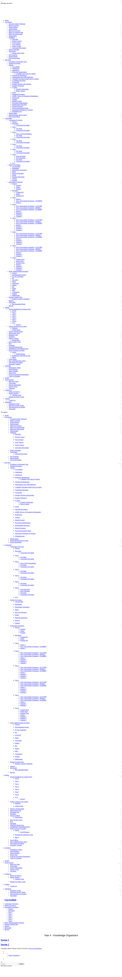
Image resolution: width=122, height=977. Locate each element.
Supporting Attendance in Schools (22, 110)
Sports (14, 352)
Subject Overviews (14, 165)
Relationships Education (19, 104)
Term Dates (12, 51)
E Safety (14, 87)
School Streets (13, 56)
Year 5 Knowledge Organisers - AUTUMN (29, 247)
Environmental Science (19, 275)
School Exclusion (17, 106)
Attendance (15, 70)
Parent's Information (15, 385)
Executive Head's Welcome (17, 24)
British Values (13, 113)
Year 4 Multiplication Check (17, 361)
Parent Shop (16, 340)
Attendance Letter (14, 404)
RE (13, 287)
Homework (15, 98)
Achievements (13, 29)
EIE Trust (8, 60)
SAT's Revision (20, 158)
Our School (8, 22)
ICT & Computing (17, 276)
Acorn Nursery (9, 380)
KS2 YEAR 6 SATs (15, 342)
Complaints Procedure (19, 80)
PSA (10, 343)
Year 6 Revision (21, 156)
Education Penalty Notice (16, 405)
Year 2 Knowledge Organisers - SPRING (28, 208)
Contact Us (8, 390)
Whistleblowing (17, 111)
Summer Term (20, 263)
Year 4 (14, 144)
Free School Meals (14, 58)
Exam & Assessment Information (19, 374)
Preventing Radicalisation (20, 103)
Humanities (15, 168)
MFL (13, 290)
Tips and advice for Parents (17, 407)
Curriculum (15, 82)
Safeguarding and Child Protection (22, 77)
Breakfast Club (13, 335)
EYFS (14, 92)
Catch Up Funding (14, 376)
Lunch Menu (13, 359)
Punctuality (12, 409)
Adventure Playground (19, 48)
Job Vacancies (13, 55)
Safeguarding (13, 36)
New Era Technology (35, 948)
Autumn (18, 185)
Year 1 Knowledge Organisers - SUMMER (29, 201)
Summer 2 (19, 214)
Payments (12, 345)
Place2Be (15, 39)
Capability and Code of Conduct (26, 73)
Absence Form (16, 395)
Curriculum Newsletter (23, 125)
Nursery (14, 122)
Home (7, 20)
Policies (11, 65)
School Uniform (13, 338)
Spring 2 (18, 202)
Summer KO (20, 196)
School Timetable (14, 49)
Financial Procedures (18, 94)
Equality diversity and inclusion (21, 84)
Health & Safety (17, 101)
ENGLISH (12, 302)
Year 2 (14, 132)
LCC (13, 163)
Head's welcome (14, 25)
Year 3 (14, 139)
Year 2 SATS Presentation (24, 134)
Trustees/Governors (14, 63)
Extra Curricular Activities (16, 350)
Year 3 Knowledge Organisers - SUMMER (29, 223)
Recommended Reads (18, 304)
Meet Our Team (13, 381)
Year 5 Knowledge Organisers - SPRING (28, 249)
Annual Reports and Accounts (18, 115)
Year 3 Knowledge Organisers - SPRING (28, 221)
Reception (15, 123)
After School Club (14, 333)
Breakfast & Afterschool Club (21, 355)
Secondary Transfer (14, 364)
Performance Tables (15, 367)
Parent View (12, 373)
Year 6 (14, 154)
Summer (18, 189)
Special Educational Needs (20, 108)
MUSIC (11, 306)
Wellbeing (12, 37)
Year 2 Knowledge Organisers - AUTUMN (29, 206)
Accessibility (16, 67)
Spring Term (20, 261)
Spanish (14, 180)
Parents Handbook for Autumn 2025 (20, 309)
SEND (7, 378)
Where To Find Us (14, 392)
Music (14, 171)
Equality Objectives (18, 86)
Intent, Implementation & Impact (18, 271)
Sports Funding (13, 371)
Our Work (19, 129)
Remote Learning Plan (15, 297)
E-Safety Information (22, 89)
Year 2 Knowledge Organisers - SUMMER (29, 209)
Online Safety (16, 330)
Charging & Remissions (19, 75)
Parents (7, 307)
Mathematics (16, 295)
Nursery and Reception (16, 331)
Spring (18, 187)
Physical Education (18, 173)
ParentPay (12, 337)
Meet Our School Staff (15, 34)
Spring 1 (18, 199)
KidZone (15, 328)
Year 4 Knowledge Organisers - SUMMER (29, 237)
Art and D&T (16, 166)
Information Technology (19, 170)
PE (13, 278)
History (14, 285)
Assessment (15, 292)
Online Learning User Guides (18, 326)
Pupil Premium (20, 354)
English (14, 294)
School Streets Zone (18, 53)
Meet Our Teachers (14, 31)
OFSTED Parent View (15, 347)
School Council (17, 41)
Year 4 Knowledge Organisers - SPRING (28, 235)
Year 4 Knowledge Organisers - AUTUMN (29, 233)
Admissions (15, 68)
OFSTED (8, 366)
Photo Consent (20, 91)
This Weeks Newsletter (16, 362)
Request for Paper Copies (16, 397)
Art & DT (15, 280)
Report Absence (13, 393)
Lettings (14, 99)
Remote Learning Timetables (21, 299)
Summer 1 (19, 213)
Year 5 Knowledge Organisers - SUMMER (29, 251)
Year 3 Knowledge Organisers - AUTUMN (29, 220)
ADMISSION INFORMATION (18, 349)
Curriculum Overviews (16, 120)
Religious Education (18, 177)
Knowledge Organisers (16, 182)
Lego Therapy (16, 44)
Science (14, 178)
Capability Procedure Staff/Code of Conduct (25, 79)
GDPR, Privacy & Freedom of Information (25, 96)
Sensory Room (16, 46)
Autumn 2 (19, 216)
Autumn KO (20, 192)
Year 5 (14, 149)
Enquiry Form (13, 386)
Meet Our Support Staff (16, 32)
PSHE (14, 175)
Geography (15, 283)
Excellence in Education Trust (18, 61)
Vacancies (12, 388)
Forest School (16, 43)
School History (13, 27)
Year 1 (14, 127)
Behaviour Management (19, 72)
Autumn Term (20, 259)
